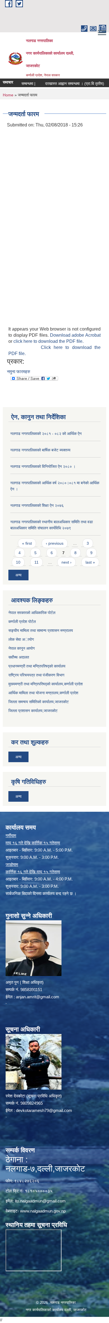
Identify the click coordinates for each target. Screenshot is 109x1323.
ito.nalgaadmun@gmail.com (40, 1201)
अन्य (18, 575)
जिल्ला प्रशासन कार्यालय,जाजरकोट (33, 710)
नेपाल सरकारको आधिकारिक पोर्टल (31, 612)
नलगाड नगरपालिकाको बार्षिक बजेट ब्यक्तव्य (40, 450)
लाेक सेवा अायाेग (21, 639)
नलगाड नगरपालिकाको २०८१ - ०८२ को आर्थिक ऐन (46, 433)
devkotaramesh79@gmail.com (44, 1110)
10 (18, 562)
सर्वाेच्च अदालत (18, 657)
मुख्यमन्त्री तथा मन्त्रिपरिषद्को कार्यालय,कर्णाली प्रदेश (45, 684)
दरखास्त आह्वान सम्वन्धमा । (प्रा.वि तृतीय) (65, 83)
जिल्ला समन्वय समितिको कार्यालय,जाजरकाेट (38, 702)
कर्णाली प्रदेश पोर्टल (22, 621)
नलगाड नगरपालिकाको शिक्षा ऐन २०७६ (37, 505)
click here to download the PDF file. (48, 341)
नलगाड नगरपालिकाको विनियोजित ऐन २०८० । (42, 466)
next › (66, 562)
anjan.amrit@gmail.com (37, 996)
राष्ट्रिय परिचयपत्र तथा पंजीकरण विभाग (36, 675)
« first (27, 543)
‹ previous (54, 543)
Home (8, 95)
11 (36, 562)
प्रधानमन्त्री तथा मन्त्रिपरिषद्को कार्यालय (36, 666)
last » (90, 562)
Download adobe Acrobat (75, 335)
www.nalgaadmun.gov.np (43, 1211)
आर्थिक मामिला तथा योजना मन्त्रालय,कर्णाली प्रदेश (43, 693)
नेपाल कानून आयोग (21, 648)
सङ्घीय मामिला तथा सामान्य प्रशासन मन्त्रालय (40, 630)
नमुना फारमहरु (18, 371)
